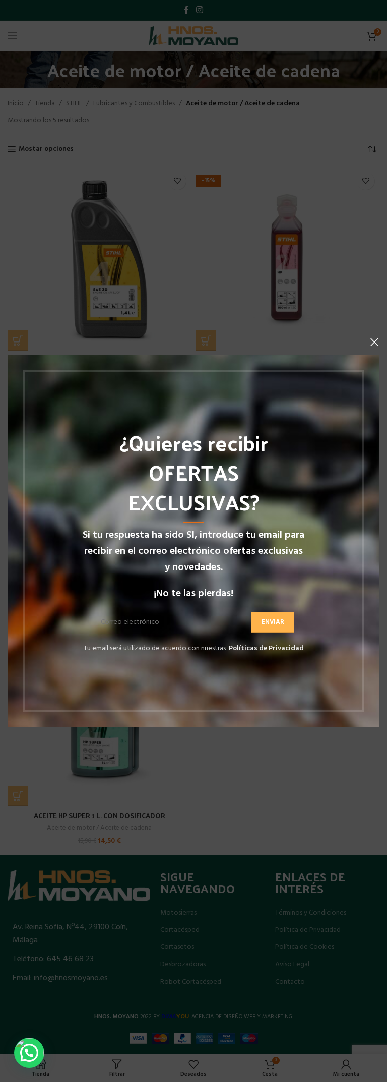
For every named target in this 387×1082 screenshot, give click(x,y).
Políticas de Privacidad (266, 648)
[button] (29, 1053)
